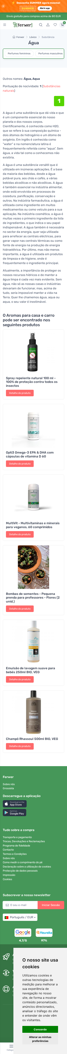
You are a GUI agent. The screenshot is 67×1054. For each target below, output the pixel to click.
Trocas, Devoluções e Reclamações (24, 841)
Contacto (8, 849)
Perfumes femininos (19, 53)
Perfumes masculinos (50, 53)
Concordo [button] (40, 1029)
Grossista (8, 788)
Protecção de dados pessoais (20, 870)
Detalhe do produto (20, 393)
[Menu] (4, 25)
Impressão (9, 875)
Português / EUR (21, 917)
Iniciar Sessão (51, 905)
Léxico (32, 37)
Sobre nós (9, 784)
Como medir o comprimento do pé (22, 862)
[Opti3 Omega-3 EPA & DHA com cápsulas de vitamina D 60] (33, 426)
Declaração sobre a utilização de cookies (27, 866)
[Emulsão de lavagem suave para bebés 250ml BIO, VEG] (33, 641)
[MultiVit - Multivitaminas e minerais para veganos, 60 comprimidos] (33, 496)
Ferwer (20, 37)
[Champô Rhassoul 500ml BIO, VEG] (33, 712)
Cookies (7, 879)
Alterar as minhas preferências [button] (40, 1038)
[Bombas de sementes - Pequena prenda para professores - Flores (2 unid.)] (33, 567)
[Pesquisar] (41, 25)
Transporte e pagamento (17, 837)
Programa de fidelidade (16, 845)
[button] (15, 803)
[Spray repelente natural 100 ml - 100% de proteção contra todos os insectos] (33, 351)
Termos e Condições (15, 854)
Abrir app (45, 8)
